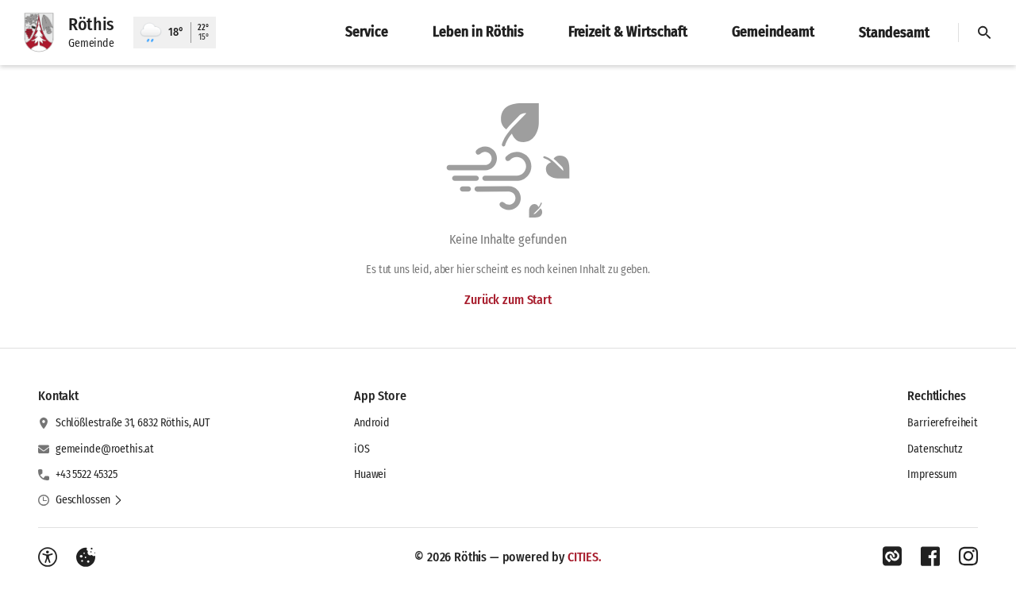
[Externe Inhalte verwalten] (85, 557)
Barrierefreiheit (942, 423)
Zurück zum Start (507, 299)
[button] (89, 500)
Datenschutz (934, 449)
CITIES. (585, 557)
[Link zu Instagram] (968, 556)
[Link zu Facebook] (930, 556)
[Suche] (984, 32)
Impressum (932, 474)
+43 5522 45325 (86, 474)
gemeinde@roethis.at (105, 449)
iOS (362, 449)
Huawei (370, 474)
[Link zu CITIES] (892, 556)
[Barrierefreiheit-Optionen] (47, 557)
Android (372, 423)
